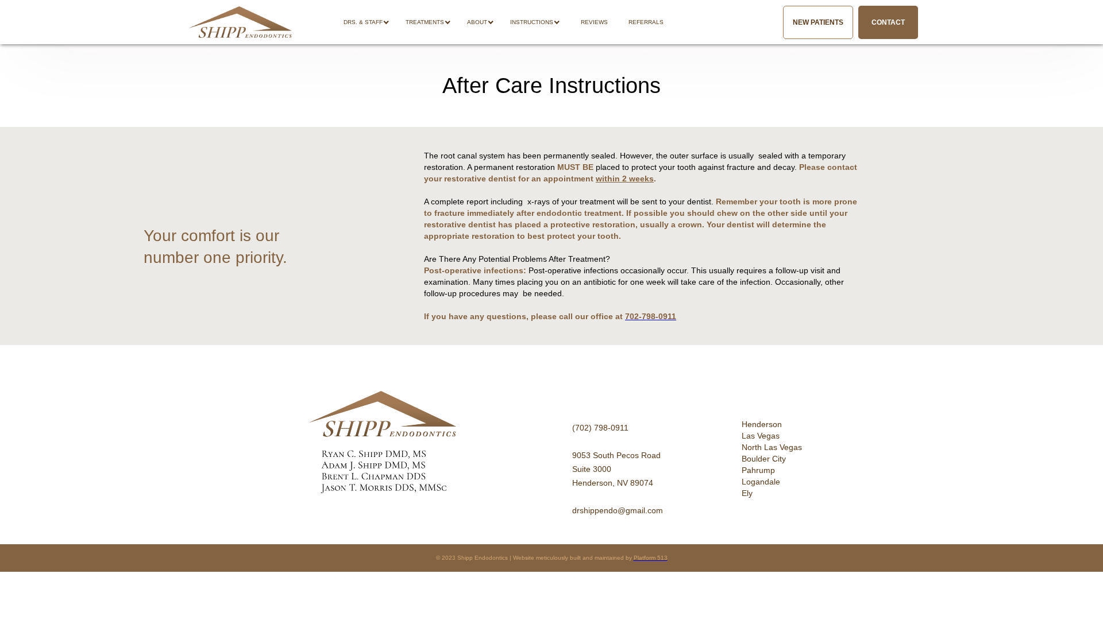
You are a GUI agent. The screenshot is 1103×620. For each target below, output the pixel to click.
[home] (240, 22)
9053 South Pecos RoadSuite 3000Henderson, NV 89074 (616, 469)
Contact (888, 22)
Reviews (594, 22)
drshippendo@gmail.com (617, 510)
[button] (372, 22)
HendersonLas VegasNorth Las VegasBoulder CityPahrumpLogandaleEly (772, 459)
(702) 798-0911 (600, 427)
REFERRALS (646, 22)
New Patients (818, 22)
